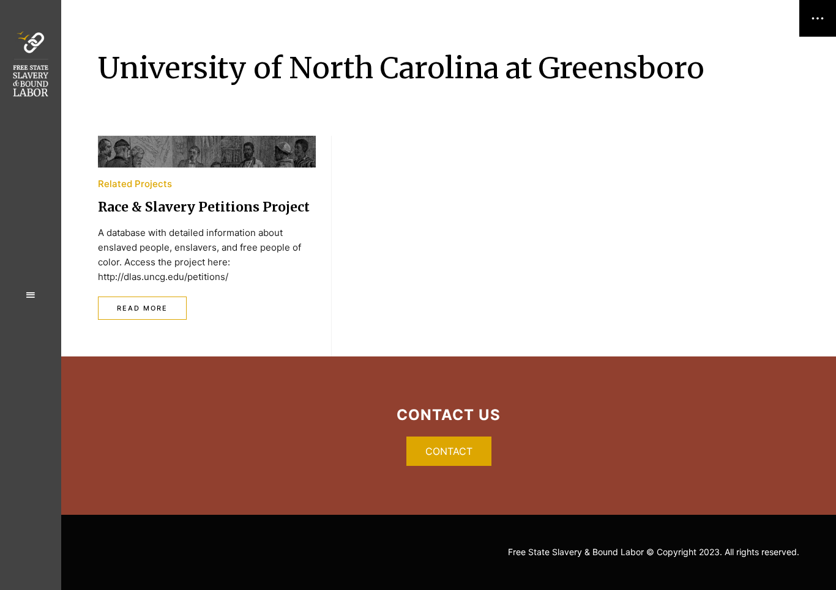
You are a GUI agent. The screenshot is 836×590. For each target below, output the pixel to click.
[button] (448, 451)
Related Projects (135, 184)
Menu (30, 295)
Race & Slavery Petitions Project (204, 207)
